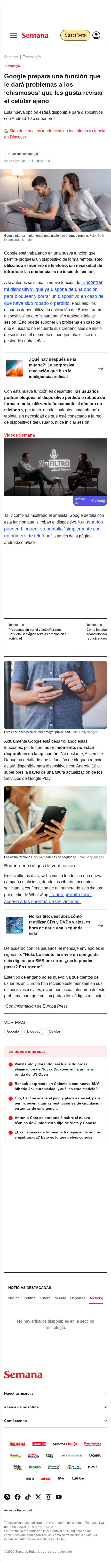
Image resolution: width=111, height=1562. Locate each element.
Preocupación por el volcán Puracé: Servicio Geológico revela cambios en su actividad (38, 634)
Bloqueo (34, 1031)
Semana (11, 57)
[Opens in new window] (17, 1497)
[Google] (7, 1497)
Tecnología (32, 57)
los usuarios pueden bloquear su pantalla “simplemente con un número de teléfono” (53, 528)
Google (13, 1031)
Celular (54, 1031)
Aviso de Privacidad (23, 1510)
